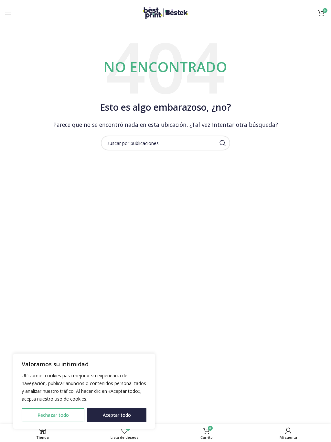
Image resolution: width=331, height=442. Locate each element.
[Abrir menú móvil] (8, 12)
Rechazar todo (53, 415)
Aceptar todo (117, 415)
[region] (84, 391)
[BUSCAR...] (222, 143)
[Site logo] (165, 12)
